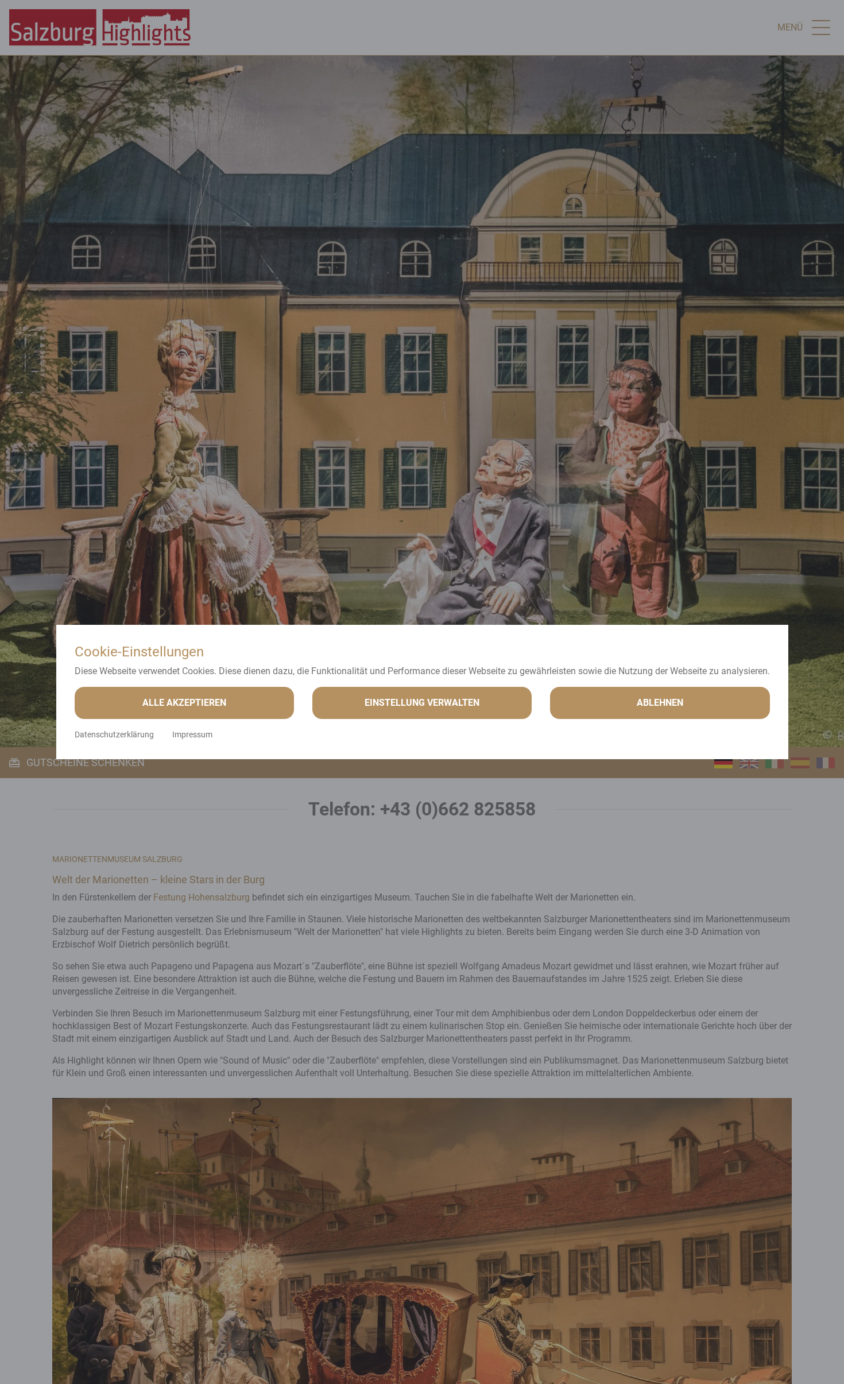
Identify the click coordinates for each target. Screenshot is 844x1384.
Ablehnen (660, 702)
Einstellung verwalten (422, 702)
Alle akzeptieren (184, 702)
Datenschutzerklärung (114, 734)
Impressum (192, 734)
